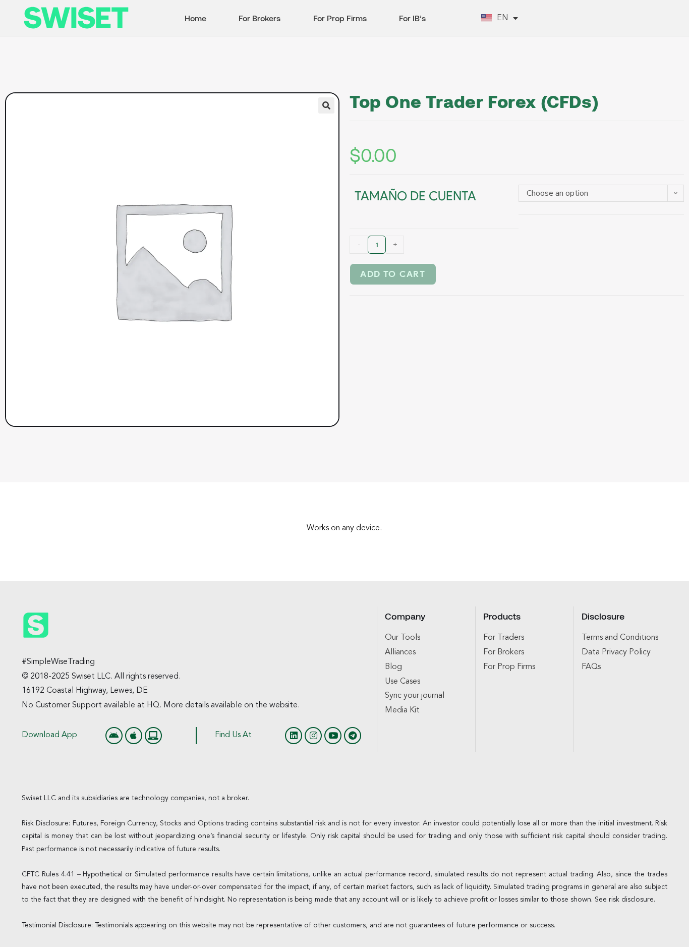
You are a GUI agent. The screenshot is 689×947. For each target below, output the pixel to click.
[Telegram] (352, 735)
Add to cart (393, 274)
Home (195, 18)
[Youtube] (332, 735)
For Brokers (259, 18)
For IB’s (412, 18)
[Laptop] (153, 735)
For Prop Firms (340, 18)
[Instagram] (313, 735)
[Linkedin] (293, 735)
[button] (326, 105)
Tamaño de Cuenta (415, 195)
